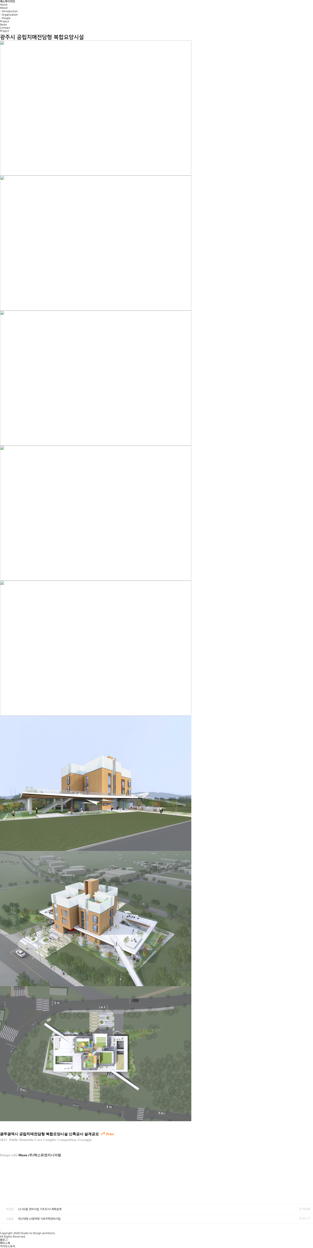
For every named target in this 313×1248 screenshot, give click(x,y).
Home (4, 4)
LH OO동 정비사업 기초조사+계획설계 (39, 1209)
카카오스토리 (7, 1246)
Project (4, 21)
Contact (5, 27)
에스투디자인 (7, 1)
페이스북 (5, 1243)
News (3, 24)
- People (5, 18)
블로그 (4, 1239)
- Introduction (9, 11)
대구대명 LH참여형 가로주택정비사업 (39, 1218)
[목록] (308, 1191)
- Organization (9, 14)
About (4, 7)
